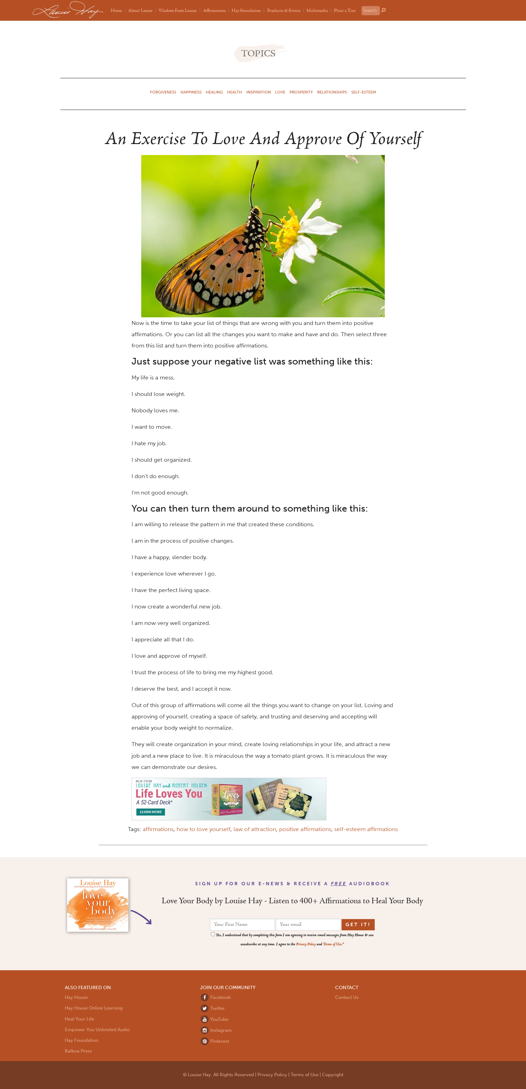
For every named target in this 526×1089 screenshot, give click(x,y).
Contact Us (347, 997)
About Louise (140, 10)
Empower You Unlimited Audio (97, 1029)
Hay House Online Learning (94, 1008)
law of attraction (254, 829)
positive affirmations (305, 829)
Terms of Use (332, 944)
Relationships (332, 92)
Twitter (217, 1008)
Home (116, 10)
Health (234, 92)
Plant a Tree (345, 10)
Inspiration (258, 92)
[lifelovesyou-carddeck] (229, 798)
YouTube (218, 1019)
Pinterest (219, 1041)
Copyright (332, 1074)
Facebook (220, 997)
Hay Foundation (246, 10)
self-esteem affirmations (366, 829)
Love (280, 92)
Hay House (76, 997)
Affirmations (214, 10)
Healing (214, 92)
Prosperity (301, 92)
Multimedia (317, 10)
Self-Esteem (363, 92)
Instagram (220, 1030)
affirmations (158, 829)
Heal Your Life (79, 1019)
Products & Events (283, 10)
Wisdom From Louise (178, 10)
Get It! (358, 924)
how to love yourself (203, 829)
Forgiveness (163, 92)
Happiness (191, 92)
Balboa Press (78, 1051)
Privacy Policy (306, 944)
